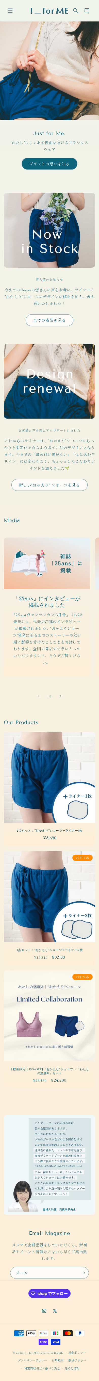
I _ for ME (32, 1352)
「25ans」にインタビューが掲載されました (46, 601)
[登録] (83, 1273)
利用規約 (58, 1360)
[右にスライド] (60, 696)
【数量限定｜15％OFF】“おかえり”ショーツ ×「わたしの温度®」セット (49, 1071)
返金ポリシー (77, 1352)
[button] (10, 10)
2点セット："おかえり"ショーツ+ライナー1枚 (49, 830)
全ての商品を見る (49, 320)
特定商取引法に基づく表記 (42, 1368)
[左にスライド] (38, 696)
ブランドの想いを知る (49, 163)
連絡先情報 (72, 1368)
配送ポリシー (77, 1360)
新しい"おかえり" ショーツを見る (49, 485)
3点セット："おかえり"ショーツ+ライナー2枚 (49, 950)
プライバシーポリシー (32, 1360)
